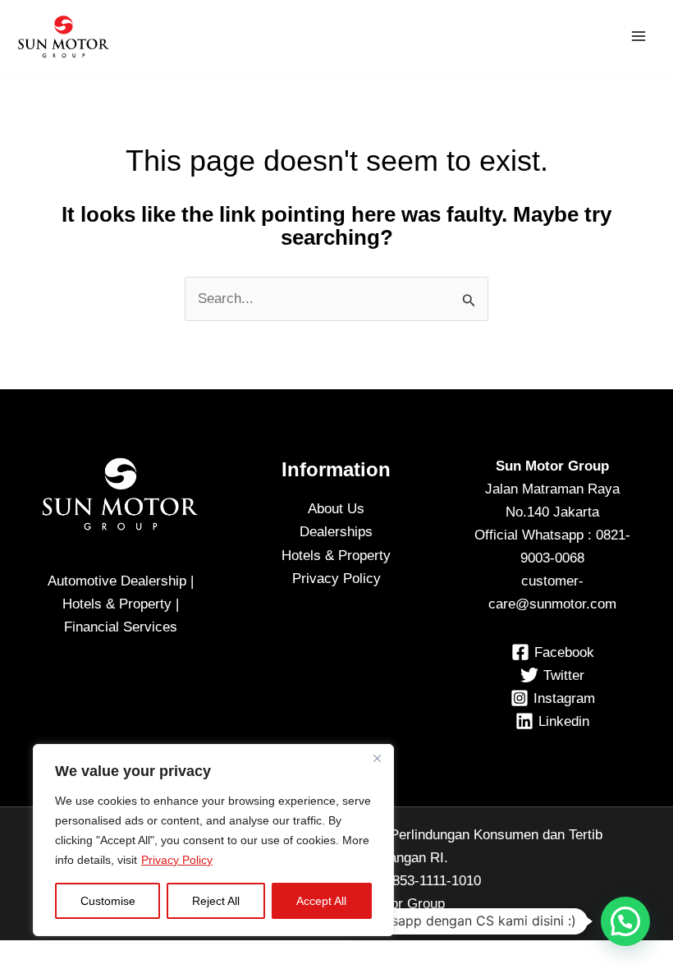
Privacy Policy (177, 859)
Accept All (321, 900)
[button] (625, 921)
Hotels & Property (336, 555)
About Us (336, 509)
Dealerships (336, 532)
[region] (213, 840)
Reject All (216, 900)
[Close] (377, 758)
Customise (107, 900)
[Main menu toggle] (638, 36)
